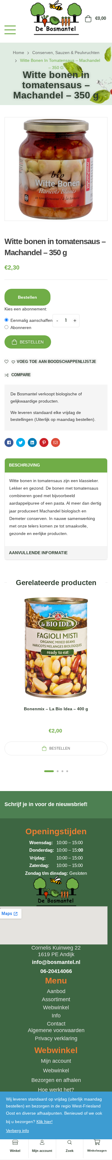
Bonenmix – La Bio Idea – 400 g (56, 708)
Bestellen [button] (27, 297)
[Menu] (10, 29)
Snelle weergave (56, 655)
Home (18, 52)
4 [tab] (67, 771)
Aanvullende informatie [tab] (38, 552)
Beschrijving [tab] (24, 465)
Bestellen (32, 342)
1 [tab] (49, 771)
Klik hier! (44, 1121)
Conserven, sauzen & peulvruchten (65, 52)
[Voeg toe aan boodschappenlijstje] (70, 655)
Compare (21, 375)
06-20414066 (56, 971)
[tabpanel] (56, 675)
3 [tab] (62, 771)
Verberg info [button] (17, 1130)
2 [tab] (57, 771)
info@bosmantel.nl (56, 962)
